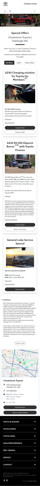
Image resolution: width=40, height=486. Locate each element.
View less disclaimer (11, 220)
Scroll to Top (20, 343)
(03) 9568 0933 (11, 391)
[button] (35, 11)
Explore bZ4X (20, 132)
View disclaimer (10, 123)
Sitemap (12, 475)
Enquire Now (20, 128)
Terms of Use (26, 475)
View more (8, 119)
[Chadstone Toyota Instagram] (7, 480)
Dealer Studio (33, 481)
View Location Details (20, 412)
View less (8, 196)
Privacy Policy (18, 475)
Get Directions (20, 407)
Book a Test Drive (20, 229)
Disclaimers (7, 300)
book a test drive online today (19, 51)
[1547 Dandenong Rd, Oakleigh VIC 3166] (10, 11)
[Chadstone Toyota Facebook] (4, 480)
